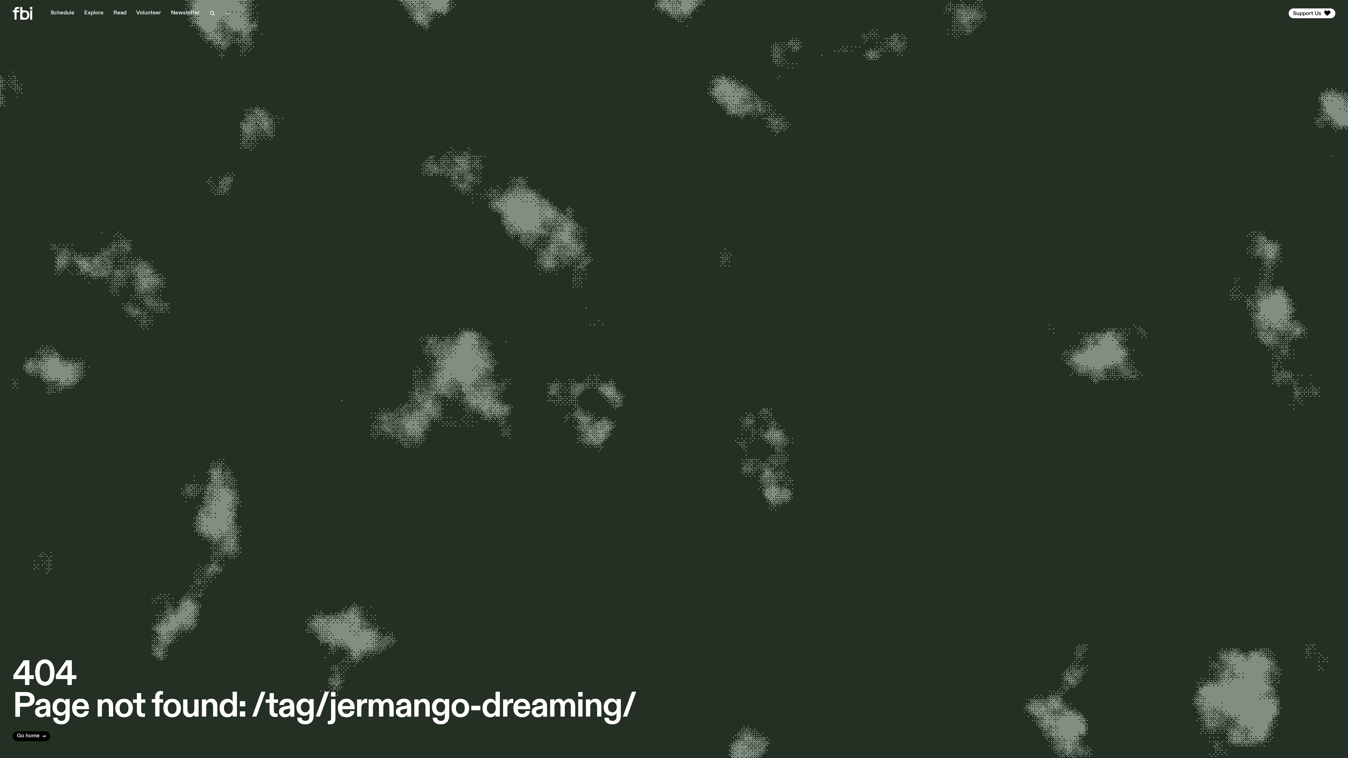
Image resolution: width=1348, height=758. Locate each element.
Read (119, 13)
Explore (94, 13)
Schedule (62, 13)
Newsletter (185, 13)
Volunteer (148, 13)
